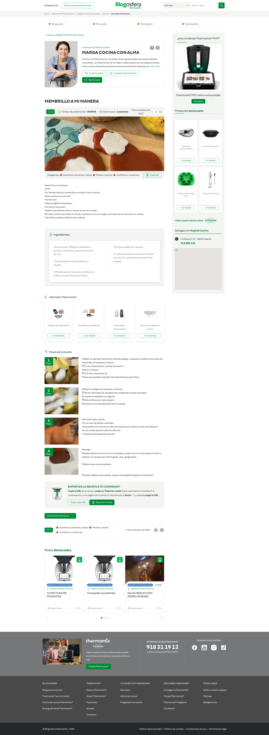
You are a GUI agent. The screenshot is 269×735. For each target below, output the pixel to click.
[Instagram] (214, 647)
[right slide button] (161, 618)
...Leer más (154, 66)
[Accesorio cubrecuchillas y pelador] (186, 132)
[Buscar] (222, 5)
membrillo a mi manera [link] (120, 14)
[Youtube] (204, 647)
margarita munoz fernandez (88, 14)
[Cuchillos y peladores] (89, 313)
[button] (177, 5)
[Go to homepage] (128, 5)
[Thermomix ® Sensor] (211, 179)
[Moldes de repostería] (58, 313)
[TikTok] (223, 647)
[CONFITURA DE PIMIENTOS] (64, 572)
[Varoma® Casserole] (211, 132)
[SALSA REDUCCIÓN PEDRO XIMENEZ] (144, 572)
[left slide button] (47, 618)
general (105, 14)
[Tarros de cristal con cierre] (150, 313)
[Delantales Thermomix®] (119, 313)
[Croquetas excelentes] (104, 572)
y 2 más (158, 585)
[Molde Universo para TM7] (186, 179)
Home (47, 14)
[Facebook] (194, 647)
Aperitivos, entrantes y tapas (59, 585)
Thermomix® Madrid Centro (63, 14)
